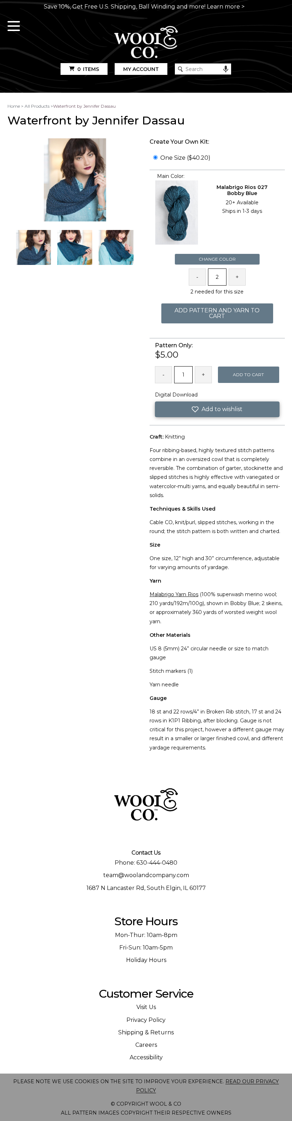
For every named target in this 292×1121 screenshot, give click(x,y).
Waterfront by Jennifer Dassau (84, 106)
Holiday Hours (146, 960)
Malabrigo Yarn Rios (174, 594)
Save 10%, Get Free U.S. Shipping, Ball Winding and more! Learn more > (144, 6)
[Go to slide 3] (116, 247)
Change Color (217, 259)
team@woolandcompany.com (146, 875)
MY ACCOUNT (141, 69)
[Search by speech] (225, 69)
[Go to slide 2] (75, 247)
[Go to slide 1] (33, 247)
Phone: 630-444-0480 (146, 862)
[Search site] (180, 69)
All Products (37, 106)
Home (13, 106)
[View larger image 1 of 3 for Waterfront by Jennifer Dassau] (75, 180)
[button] (217, 409)
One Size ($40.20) (185, 157)
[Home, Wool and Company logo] (146, 43)
